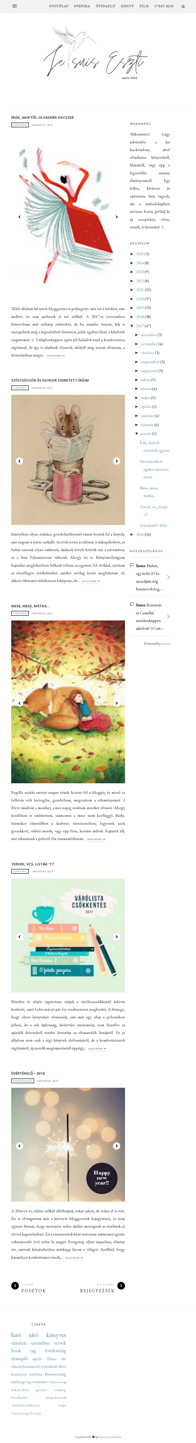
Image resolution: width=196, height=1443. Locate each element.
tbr (63, 1358)
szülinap (18, 1381)
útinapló (19, 1358)
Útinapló (105, 6)
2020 (140, 298)
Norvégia (35, 1413)
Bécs (62, 1366)
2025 (140, 253)
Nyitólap (58, 6)
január (146, 433)
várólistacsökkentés (25, 1405)
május (146, 397)
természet (40, 1381)
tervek (60, 1343)
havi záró (25, 1334)
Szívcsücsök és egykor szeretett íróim (50, 380)
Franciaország (19, 1413)
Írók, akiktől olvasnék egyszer (42, 117)
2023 (140, 271)
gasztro (41, 1389)
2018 (140, 316)
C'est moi (164, 6)
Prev (19, 216)
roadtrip (60, 1389)
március (148, 415)
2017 (140, 325)
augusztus (149, 370)
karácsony (19, 1374)
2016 (140, 534)
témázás (19, 1343)
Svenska (82, 6)
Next (116, 216)
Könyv (127, 6)
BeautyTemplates (110, 1437)
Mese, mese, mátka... (30, 605)
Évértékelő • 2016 (28, 1073)
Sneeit (166, 643)
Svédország (55, 1350)
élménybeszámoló (25, 1366)
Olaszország (57, 1382)
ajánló (37, 1358)
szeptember (150, 361)
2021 (140, 289)
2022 (140, 280)
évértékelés (22, 1080)
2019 (140, 307)
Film (144, 6)
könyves (20, 125)
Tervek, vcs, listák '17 (32, 864)
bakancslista (20, 1389)
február (147, 424)
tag (28, 1381)
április (146, 406)
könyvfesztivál (56, 1397)
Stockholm (19, 1397)
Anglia (62, 1405)
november (149, 343)
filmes (51, 1358)
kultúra (36, 1374)
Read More (54, 355)
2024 (140, 262)
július (146, 379)
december (149, 334)
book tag (23, 1350)
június (146, 388)
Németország (55, 1374)
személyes (40, 1343)
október (148, 352)
